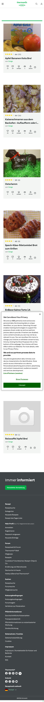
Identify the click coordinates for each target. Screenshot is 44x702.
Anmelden (9, 527)
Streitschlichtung (11, 628)
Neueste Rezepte (11, 515)
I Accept (22, 385)
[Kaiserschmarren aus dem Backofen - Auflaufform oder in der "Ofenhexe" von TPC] (22, 99)
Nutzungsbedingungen (13, 599)
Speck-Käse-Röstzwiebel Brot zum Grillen (21, 247)
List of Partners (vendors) (13, 373)
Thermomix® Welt (12, 551)
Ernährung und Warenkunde (15, 567)
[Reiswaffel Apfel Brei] (22, 416)
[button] (2, 3)
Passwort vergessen (12, 534)
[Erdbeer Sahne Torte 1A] (22, 289)
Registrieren (9, 531)
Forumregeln (10, 603)
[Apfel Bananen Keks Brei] (22, 37)
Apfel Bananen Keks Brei (18, 58)
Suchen (8, 579)
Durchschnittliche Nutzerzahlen (17, 616)
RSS (6, 660)
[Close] (40, 314)
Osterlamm (11, 184)
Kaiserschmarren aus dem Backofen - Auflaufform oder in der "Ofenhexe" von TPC (21, 121)
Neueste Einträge (11, 538)
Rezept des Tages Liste (13, 518)
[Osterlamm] (22, 163)
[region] (22, 351)
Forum (7, 543)
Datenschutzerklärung (13, 638)
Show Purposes (22, 379)
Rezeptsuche (10, 508)
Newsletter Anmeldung (16, 488)
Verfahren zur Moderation (15, 606)
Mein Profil (19, 524)
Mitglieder (9, 554)
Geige (10, 61)
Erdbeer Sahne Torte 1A (17, 309)
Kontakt (8, 657)
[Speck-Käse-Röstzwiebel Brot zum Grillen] (22, 224)
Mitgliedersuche (11, 590)
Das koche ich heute (13, 570)
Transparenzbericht (12, 619)
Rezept (8, 504)
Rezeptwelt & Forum (13, 547)
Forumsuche (10, 586)
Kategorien (9, 511)
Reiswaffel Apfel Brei (16, 438)
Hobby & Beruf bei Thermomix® (17, 574)
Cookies (8, 641)
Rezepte (8, 557)
